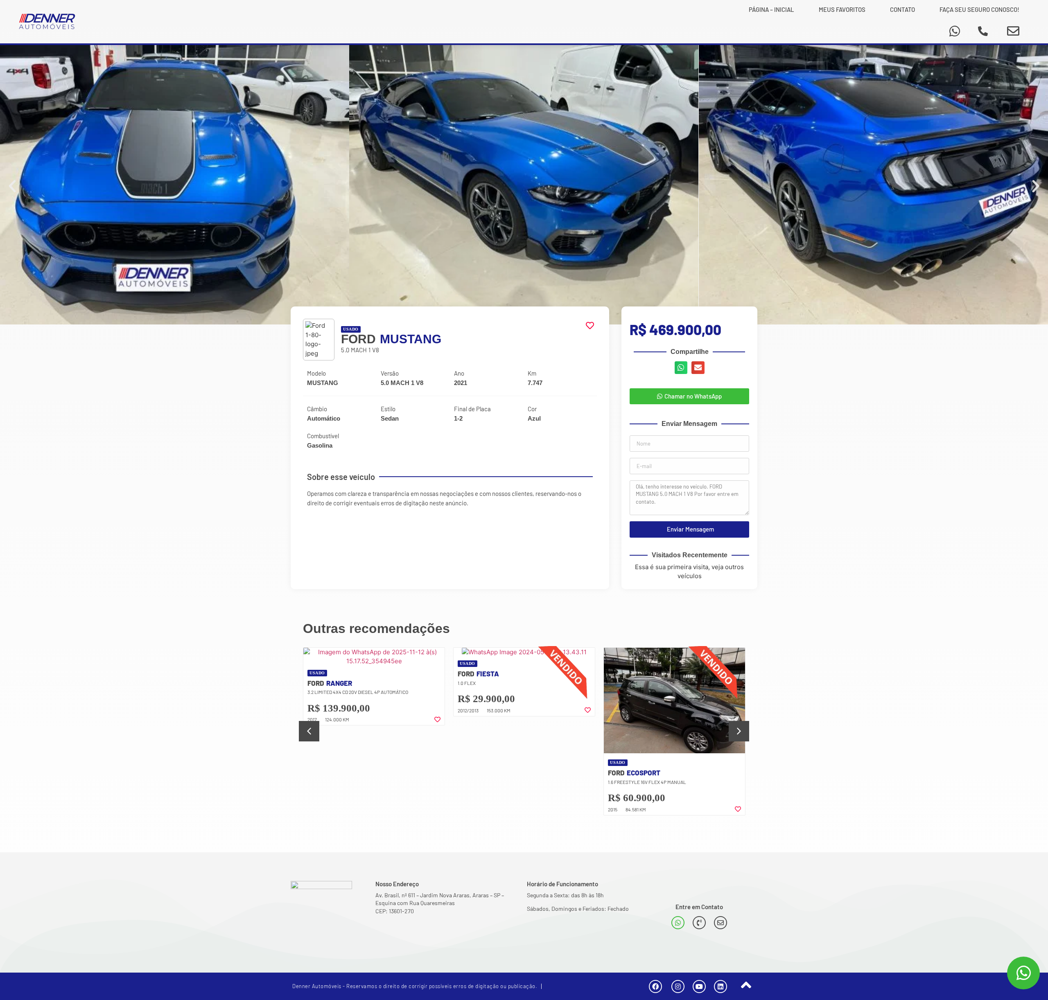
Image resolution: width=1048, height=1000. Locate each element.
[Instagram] (677, 986)
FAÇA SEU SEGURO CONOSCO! (979, 9)
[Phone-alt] (983, 31)
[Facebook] (655, 986)
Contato (902, 9)
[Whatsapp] (954, 31)
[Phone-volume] (699, 922)
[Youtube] (699, 986)
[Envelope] (1013, 31)
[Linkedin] (720, 986)
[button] (12, 186)
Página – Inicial (771, 9)
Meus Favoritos (842, 9)
